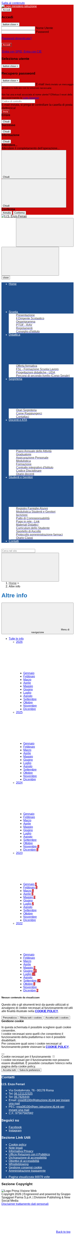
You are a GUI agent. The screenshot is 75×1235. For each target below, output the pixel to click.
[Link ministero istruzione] (19, 6)
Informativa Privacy (21, 1151)
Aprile (27, 682)
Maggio (28, 686)
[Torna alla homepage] (37, 216)
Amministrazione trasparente (27, 1170)
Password (42, 31)
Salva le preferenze (29, 1070)
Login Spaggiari (31, 97)
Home (13, 583)
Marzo (27, 679)
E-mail (40, 84)
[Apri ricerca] (45, 232)
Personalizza (10, 1017)
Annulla (7, 212)
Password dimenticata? (16, 38)
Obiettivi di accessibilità (24, 1160)
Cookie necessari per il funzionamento (26, 1056)
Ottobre (28, 702)
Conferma (19, 212)
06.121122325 (23, 1093)
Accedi (6, 10)
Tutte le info (16, 638)
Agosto (27, 695)
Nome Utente (44, 28)
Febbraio (29, 676)
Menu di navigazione (50, 631)
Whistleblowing (19, 1164)
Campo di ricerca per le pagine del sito (26, 547)
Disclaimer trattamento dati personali (25, 1203)
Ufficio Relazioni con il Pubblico (29, 1154)
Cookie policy (17, 1144)
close (6, 277)
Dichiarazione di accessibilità (28, 1157)
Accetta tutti (57, 1017)
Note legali (16, 1147)
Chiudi (6, 121)
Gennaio (28, 673)
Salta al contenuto (13, 3)
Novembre (30, 705)
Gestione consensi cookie (25, 1167)
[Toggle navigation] (30, 261)
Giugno (28, 689)
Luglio (27, 692)
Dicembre (29, 709)
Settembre (30, 699)
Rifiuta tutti (31, 1017)
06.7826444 (21, 1096)
